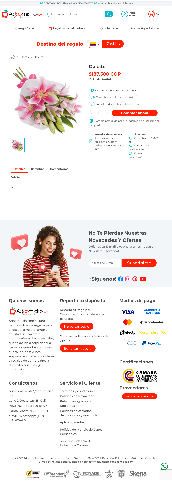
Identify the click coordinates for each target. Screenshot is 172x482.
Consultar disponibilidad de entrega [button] (118, 104)
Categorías (23, 28)
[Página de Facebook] (120, 279)
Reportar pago (76, 326)
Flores (24, 57)
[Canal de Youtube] (143, 279)
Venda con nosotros (139, 396)
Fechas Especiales (143, 28)
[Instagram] (127, 279)
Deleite (39, 57)
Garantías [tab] (37, 169)
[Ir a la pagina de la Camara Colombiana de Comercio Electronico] (139, 375)
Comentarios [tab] (59, 169)
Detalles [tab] (19, 169)
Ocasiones (107, 28)
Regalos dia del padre (68, 28)
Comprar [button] (134, 113)
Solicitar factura (78, 348)
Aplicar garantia (72, 422)
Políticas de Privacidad (77, 396)
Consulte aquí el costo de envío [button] (115, 97)
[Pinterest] (135, 279)
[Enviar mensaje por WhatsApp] (164, 466)
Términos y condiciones (77, 391)
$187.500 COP (105, 74)
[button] (18, 145)
